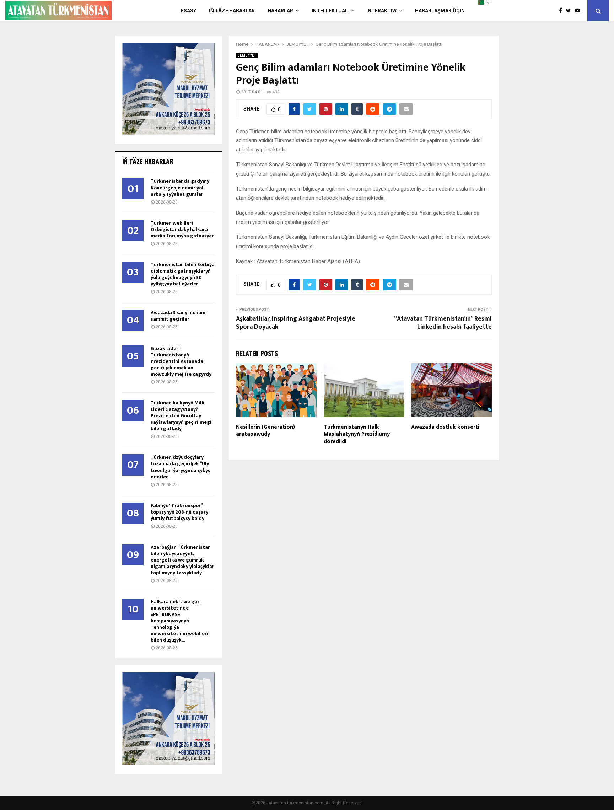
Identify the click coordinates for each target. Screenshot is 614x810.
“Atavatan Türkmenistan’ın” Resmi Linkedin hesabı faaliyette (443, 323)
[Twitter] (570, 10)
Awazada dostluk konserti (445, 427)
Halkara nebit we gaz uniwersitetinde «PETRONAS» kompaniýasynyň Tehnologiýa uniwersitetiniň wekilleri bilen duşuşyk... (179, 620)
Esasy (188, 11)
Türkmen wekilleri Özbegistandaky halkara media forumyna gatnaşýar (182, 229)
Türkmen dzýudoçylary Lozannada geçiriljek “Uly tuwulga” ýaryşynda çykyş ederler (180, 467)
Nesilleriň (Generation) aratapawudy (265, 430)
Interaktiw (381, 11)
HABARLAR (280, 11)
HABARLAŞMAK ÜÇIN (440, 11)
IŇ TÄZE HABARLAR (232, 11)
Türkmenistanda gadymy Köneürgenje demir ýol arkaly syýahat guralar (180, 187)
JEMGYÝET (247, 55)
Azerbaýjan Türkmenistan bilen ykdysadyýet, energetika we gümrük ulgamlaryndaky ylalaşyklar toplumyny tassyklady (182, 560)
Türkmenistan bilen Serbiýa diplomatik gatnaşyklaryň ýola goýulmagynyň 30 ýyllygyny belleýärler (183, 274)
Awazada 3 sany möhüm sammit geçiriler (178, 316)
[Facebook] (562, 10)
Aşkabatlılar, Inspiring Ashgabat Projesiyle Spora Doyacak (295, 323)
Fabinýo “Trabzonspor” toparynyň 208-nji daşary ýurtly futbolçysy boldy (179, 511)
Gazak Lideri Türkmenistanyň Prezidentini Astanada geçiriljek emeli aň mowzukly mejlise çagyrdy (181, 361)
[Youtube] (579, 10)
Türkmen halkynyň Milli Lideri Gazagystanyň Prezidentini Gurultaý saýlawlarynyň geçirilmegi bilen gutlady (181, 416)
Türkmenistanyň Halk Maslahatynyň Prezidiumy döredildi (357, 434)
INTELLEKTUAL (330, 11)
